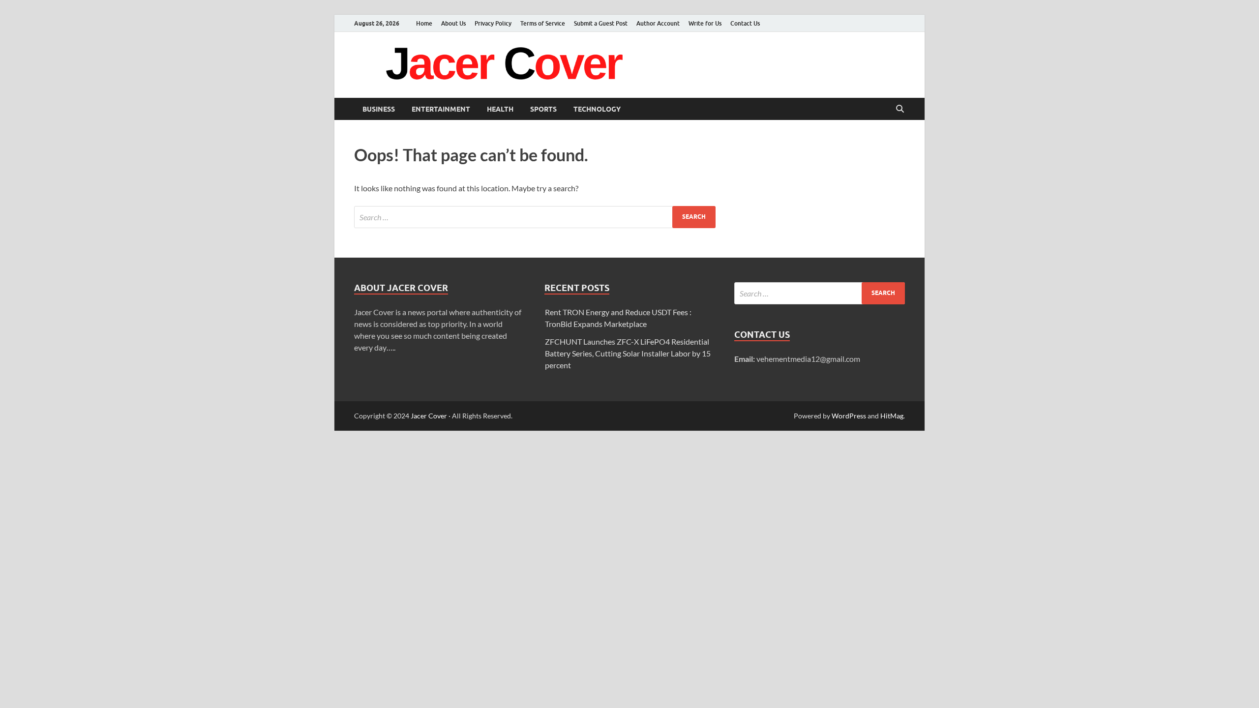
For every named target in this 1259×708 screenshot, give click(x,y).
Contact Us (745, 23)
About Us (453, 23)
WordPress (849, 416)
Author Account (658, 23)
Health (500, 109)
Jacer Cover (429, 416)
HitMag (891, 416)
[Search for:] (535, 217)
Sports (543, 109)
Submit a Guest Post (601, 23)
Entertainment (441, 109)
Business (378, 109)
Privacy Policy (493, 23)
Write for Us (705, 23)
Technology (597, 109)
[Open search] (900, 109)
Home (424, 23)
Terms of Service (542, 23)
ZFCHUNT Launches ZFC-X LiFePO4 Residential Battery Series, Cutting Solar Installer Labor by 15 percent (628, 353)
